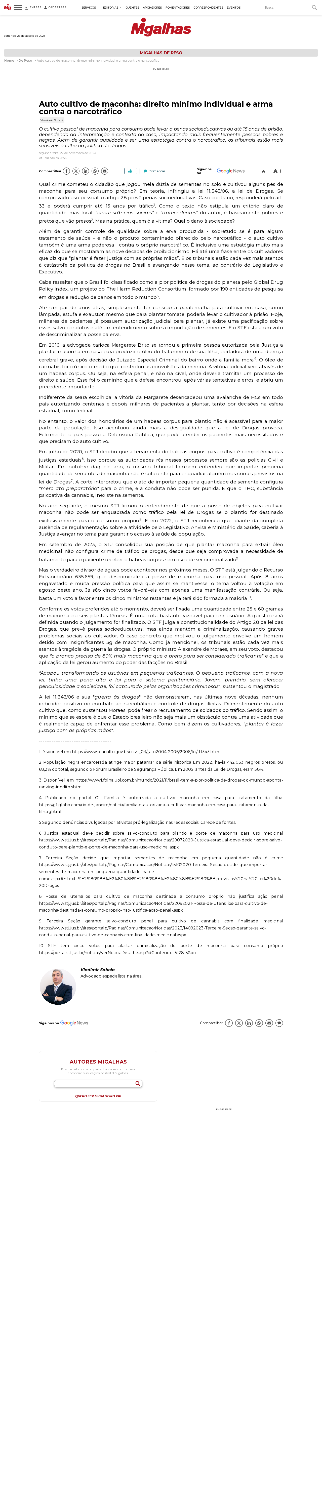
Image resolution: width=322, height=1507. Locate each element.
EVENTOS (233, 7)
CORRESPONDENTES (208, 7)
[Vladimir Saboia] (58, 1004)
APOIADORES (152, 7)
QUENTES (132, 7)
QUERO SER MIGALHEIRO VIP (98, 1096)
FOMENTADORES (178, 7)
